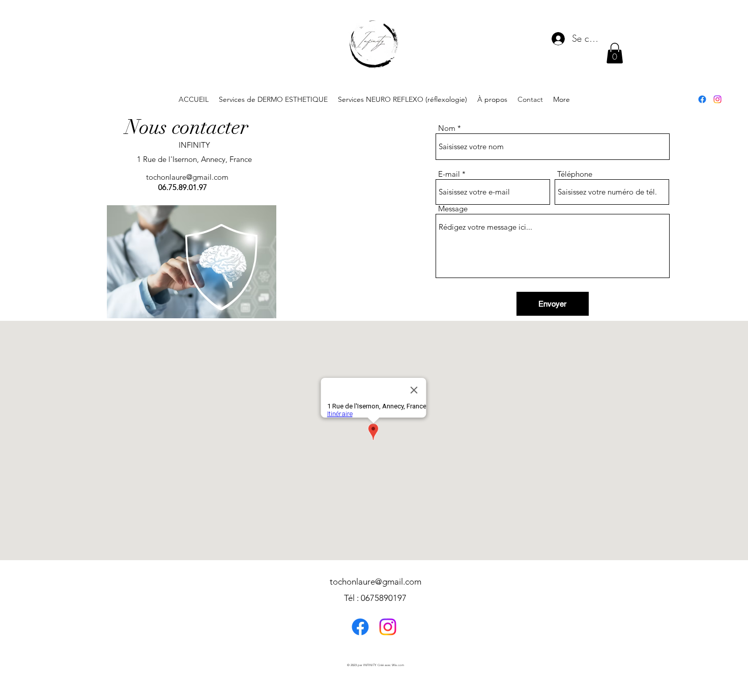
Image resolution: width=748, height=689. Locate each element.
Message (453, 208)
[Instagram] (717, 99)
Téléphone (574, 174)
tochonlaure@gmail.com (187, 177)
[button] (614, 53)
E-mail (449, 174)
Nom (446, 128)
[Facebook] (702, 99)
